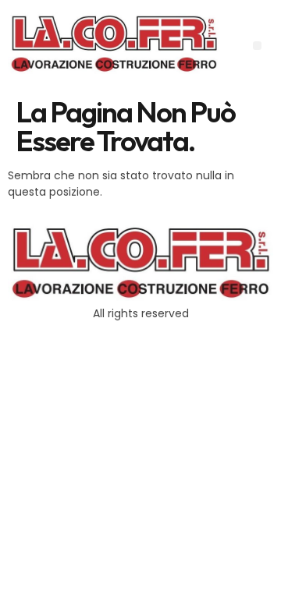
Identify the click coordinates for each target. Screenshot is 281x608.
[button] (257, 45)
